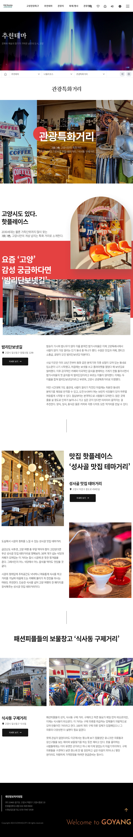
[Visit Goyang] (15, 6)
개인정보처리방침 (13, 796)
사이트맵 (127, 8)
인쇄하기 (128, 74)
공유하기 (122, 74)
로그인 (112, 8)
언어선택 (120, 8)
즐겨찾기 (98, 8)
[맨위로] (126, 812)
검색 (90, 8)
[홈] (5, 74)
